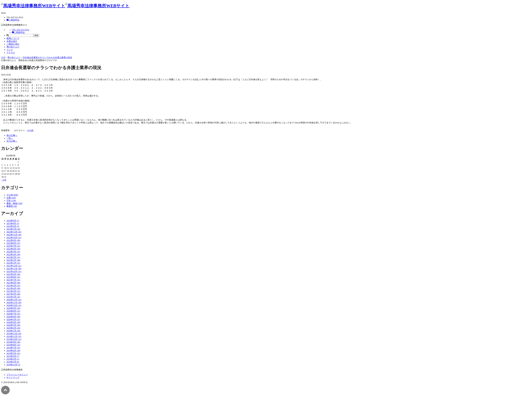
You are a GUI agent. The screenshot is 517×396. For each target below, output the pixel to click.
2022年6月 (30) (13, 249)
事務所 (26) (11, 206)
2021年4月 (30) (13, 288)
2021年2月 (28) (13, 294)
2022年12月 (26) (13, 232)
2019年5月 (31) (13, 353)
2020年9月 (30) (13, 308)
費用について (12, 38)
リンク (9, 50)
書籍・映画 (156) (14, 203)
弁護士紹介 (11, 41)
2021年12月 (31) (13, 266)
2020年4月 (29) (13, 322)
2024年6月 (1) (12, 220)
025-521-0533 (20, 30)
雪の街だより (12, 47)
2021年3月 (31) (13, 291)
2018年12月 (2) (13, 365)
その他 (30, 130)
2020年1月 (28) (13, 331)
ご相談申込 (14, 20)
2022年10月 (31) (13, 237)
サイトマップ (12, 377)
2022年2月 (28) (13, 260)
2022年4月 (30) (13, 254)
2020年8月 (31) (13, 311)
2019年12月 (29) (13, 333)
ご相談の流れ (12, 44)
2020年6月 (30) (13, 317)
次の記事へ (11, 141)
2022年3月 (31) (13, 257)
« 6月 (3, 180)
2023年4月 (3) (12, 226)
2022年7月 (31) (13, 246)
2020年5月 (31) (13, 319)
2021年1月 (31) (13, 297)
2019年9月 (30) (13, 342)
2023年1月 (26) (13, 229)
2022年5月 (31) (13, 252)
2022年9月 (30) (13, 240)
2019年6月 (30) (13, 350)
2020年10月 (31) (13, 305)
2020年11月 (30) (13, 302)
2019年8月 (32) (13, 345)
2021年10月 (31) (13, 271)
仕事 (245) (11, 198)
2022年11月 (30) (13, 235)
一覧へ (9, 138)
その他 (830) (12, 195)
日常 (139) (11, 200)
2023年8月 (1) (12, 223)
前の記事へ (11, 135)
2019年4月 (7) (12, 356)
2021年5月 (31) (13, 285)
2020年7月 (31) (13, 314)
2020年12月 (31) (13, 300)
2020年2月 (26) (13, 328)
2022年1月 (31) (13, 263)
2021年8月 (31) (13, 277)
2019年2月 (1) (12, 359)
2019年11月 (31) (13, 336)
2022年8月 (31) (13, 243)
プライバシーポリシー (17, 375)
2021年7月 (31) (13, 280)
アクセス (10, 52)
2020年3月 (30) (13, 325)
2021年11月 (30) (13, 268)
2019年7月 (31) (13, 348)
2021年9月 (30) (13, 274)
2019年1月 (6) (12, 362)
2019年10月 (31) (13, 339)
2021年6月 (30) (13, 283)
